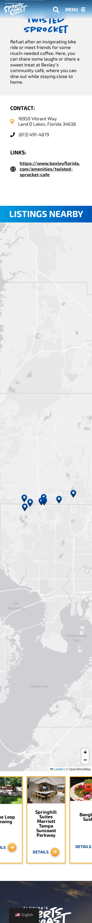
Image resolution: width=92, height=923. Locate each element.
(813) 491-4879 (34, 134)
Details (41, 852)
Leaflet (58, 769)
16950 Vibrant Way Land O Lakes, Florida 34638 (47, 121)
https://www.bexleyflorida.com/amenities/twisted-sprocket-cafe (50, 169)
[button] (41, 501)
